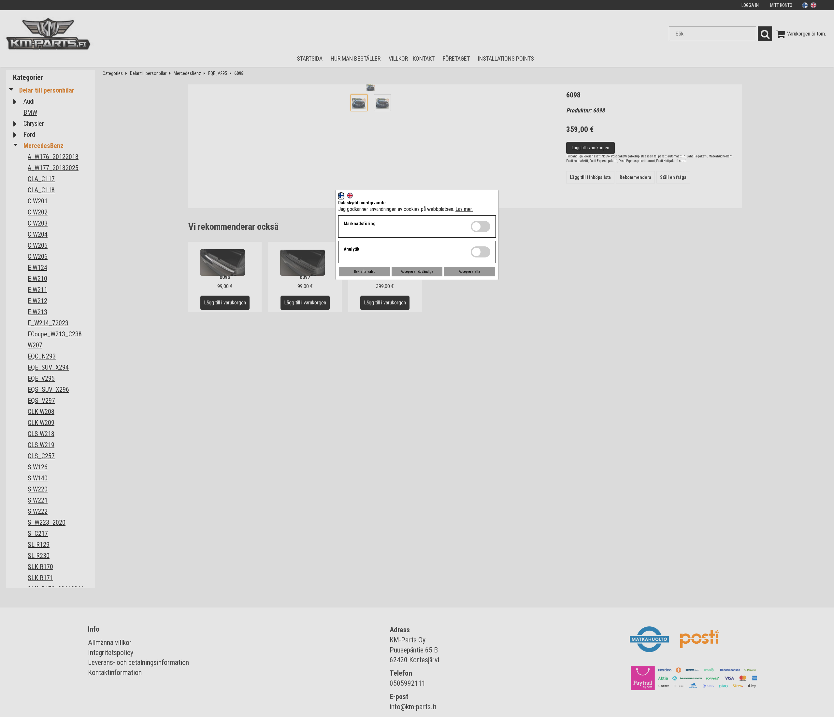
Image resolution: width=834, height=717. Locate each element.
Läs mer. (464, 209)
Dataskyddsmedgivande (362, 202)
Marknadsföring (360, 223)
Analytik (351, 249)
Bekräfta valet (364, 272)
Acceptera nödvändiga (417, 272)
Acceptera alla (469, 272)
